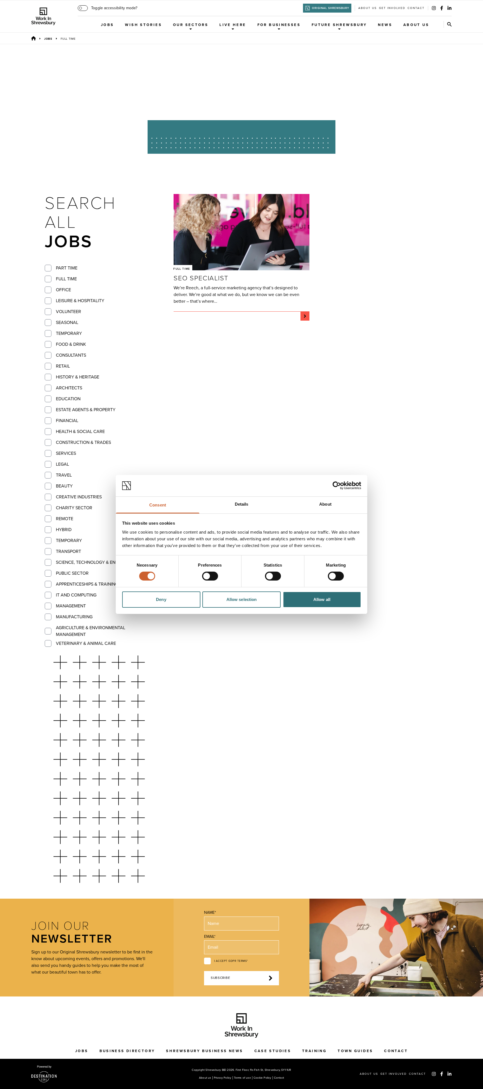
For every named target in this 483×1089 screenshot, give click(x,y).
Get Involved (392, 8)
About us (367, 8)
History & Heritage (77, 377)
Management (71, 606)
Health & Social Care (80, 431)
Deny (161, 599)
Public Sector (72, 573)
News (385, 25)
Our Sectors (190, 25)
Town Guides (355, 1051)
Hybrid (64, 529)
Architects (69, 388)
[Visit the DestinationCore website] (44, 1074)
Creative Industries (79, 497)
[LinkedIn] (449, 8)
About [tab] (325, 504)
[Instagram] (434, 8)
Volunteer (68, 311)
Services (66, 453)
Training (314, 1051)
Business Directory (127, 1051)
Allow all (321, 599)
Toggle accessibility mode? (114, 8)
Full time (66, 279)
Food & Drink (71, 344)
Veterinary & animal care (86, 643)
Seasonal (67, 322)
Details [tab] (241, 504)
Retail (63, 366)
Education (68, 399)
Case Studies (272, 1051)
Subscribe (220, 978)
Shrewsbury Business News (204, 1051)
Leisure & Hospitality (80, 301)
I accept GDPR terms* (231, 961)
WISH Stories (143, 25)
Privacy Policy (222, 1077)
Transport (68, 551)
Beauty (64, 486)
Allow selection (241, 599)
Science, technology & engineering (97, 562)
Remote (64, 519)
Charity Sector (74, 508)
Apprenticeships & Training (87, 584)
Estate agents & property (85, 410)
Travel (64, 475)
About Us (416, 25)
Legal (62, 464)
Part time (66, 268)
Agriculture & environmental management (90, 631)
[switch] (210, 576)
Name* (210, 912)
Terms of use (242, 1077)
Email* (210, 936)
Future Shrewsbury (339, 25)
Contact (416, 8)
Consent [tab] (157, 505)
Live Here (232, 25)
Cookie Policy (262, 1077)
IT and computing (76, 595)
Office (63, 290)
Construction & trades (83, 442)
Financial (67, 420)
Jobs (107, 25)
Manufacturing (74, 617)
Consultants (71, 355)
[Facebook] (441, 8)
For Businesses (278, 25)
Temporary (69, 333)
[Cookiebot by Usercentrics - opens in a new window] (336, 485)
